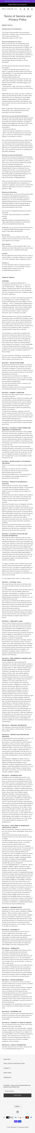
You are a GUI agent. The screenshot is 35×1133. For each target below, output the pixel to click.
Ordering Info (7, 1077)
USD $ (17, 1106)
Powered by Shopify (23, 1127)
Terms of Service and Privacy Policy (14, 1063)
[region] (17, 1)
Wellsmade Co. (10, 9)
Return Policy (7, 1072)
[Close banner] (33, 1)
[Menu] (32, 9)
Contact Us (7, 1068)
